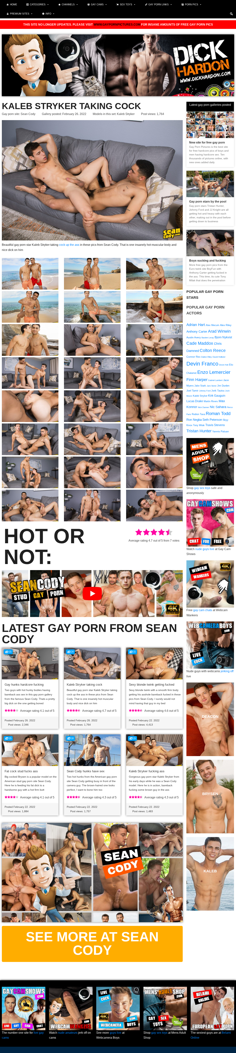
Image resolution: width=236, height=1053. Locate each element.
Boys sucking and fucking (207, 260)
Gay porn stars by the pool (207, 201)
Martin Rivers (211, 401)
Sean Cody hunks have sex (86, 771)
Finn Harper (196, 379)
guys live (115, 1032)
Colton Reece (213, 350)
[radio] (138, 533)
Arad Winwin (219, 331)
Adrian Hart (195, 325)
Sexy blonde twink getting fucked (151, 684)
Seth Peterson (212, 419)
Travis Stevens (215, 425)
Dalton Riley (206, 357)
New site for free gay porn (207, 142)
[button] (231, 14)
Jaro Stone (211, 386)
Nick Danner (203, 407)
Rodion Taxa (198, 414)
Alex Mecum (212, 325)
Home (13, 4)
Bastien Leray (208, 337)
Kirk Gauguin (216, 395)
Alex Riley (225, 325)
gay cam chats (202, 610)
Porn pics (191, 4)
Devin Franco (202, 364)
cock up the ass (69, 244)
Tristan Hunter (198, 431)
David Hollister (219, 357)
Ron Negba (194, 419)
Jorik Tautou (217, 390)
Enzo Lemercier (213, 372)
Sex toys (126, 4)
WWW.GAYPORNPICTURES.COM (117, 24)
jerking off (227, 671)
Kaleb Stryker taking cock (84, 684)
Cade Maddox (199, 343)
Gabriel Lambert (215, 380)
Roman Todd (218, 413)
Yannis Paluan (220, 431)
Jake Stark (200, 385)
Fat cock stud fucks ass (21, 771)
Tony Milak (199, 425)
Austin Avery (193, 337)
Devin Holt (223, 365)
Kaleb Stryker (126, 114)
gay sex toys (202, 488)
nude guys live (204, 549)
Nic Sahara (218, 407)
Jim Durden (223, 385)
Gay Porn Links (158, 4)
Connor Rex (193, 356)
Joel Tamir (192, 390)
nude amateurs (67, 1032)
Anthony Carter (196, 331)
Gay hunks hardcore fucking (24, 684)
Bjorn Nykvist (223, 337)
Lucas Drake (194, 401)
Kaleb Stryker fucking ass (146, 771)
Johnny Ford (205, 391)
